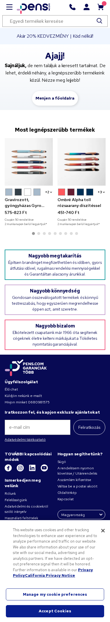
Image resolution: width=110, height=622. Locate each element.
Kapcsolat (65, 499)
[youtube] (44, 470)
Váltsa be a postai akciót (77, 486)
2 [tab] (38, 233)
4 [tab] (49, 233)
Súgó (61, 461)
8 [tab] (71, 233)
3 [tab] (44, 233)
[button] (8, 192)
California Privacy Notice (50, 575)
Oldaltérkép (67, 492)
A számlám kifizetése (74, 480)
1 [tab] (33, 233)
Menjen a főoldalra (55, 98)
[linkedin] (33, 470)
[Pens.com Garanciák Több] (26, 367)
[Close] (103, 530)
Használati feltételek (21, 518)
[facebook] (9, 470)
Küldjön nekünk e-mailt (23, 395)
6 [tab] (60, 233)
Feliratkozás (89, 427)
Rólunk (10, 493)
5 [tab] (55, 233)
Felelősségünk (16, 500)
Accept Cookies (55, 611)
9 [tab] (76, 233)
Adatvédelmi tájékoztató (25, 439)
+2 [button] (47, 192)
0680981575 (39, 402)
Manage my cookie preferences (55, 594)
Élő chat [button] (11, 389)
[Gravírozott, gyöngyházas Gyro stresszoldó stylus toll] (29, 162)
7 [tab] (65, 233)
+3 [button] (100, 192)
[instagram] (21, 470)
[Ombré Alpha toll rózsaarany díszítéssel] (81, 162)
